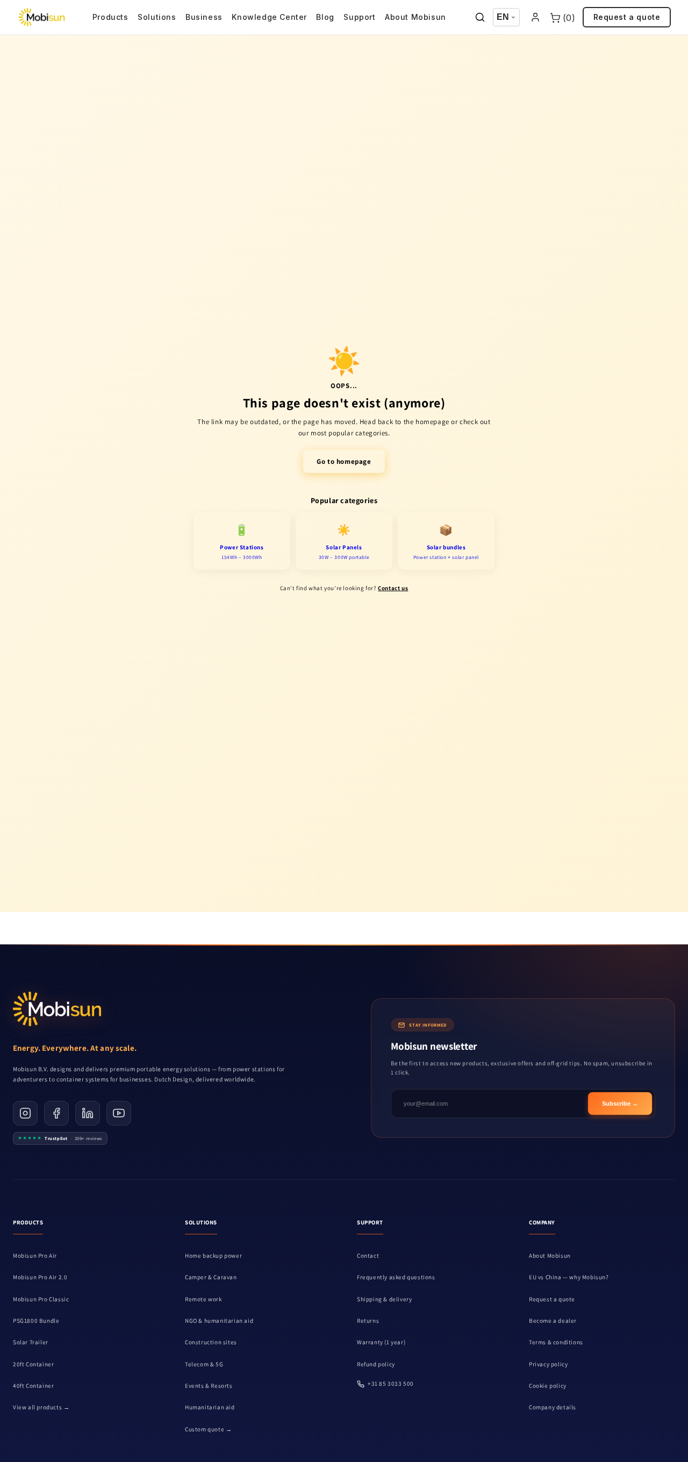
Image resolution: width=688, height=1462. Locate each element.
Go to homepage (344, 461)
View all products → (41, 1407)
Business (204, 17)
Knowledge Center (269, 17)
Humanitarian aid (210, 1407)
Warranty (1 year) (381, 1342)
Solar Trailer (30, 1342)
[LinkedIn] (87, 1113)
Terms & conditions (556, 1342)
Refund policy (376, 1364)
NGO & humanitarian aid (219, 1320)
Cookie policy (548, 1385)
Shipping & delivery (384, 1299)
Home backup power (213, 1255)
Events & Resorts (209, 1385)
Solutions (157, 17)
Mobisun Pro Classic (41, 1299)
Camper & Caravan (211, 1277)
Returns (368, 1320)
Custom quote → (208, 1429)
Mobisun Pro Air (35, 1255)
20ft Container (33, 1364)
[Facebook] (56, 1113)
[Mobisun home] (41, 17)
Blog (325, 17)
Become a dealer (553, 1320)
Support (359, 17)
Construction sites (211, 1342)
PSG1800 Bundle (36, 1320)
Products (110, 17)
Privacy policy (548, 1364)
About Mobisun (415, 17)
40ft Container (33, 1385)
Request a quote (627, 17)
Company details (552, 1407)
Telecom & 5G (204, 1364)
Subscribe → (620, 1104)
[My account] (535, 17)
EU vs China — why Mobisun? (569, 1277)
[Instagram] (25, 1113)
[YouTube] (118, 1113)
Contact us (393, 588)
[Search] (480, 17)
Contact (368, 1255)
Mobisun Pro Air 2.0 (40, 1277)
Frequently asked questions (396, 1277)
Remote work (203, 1299)
